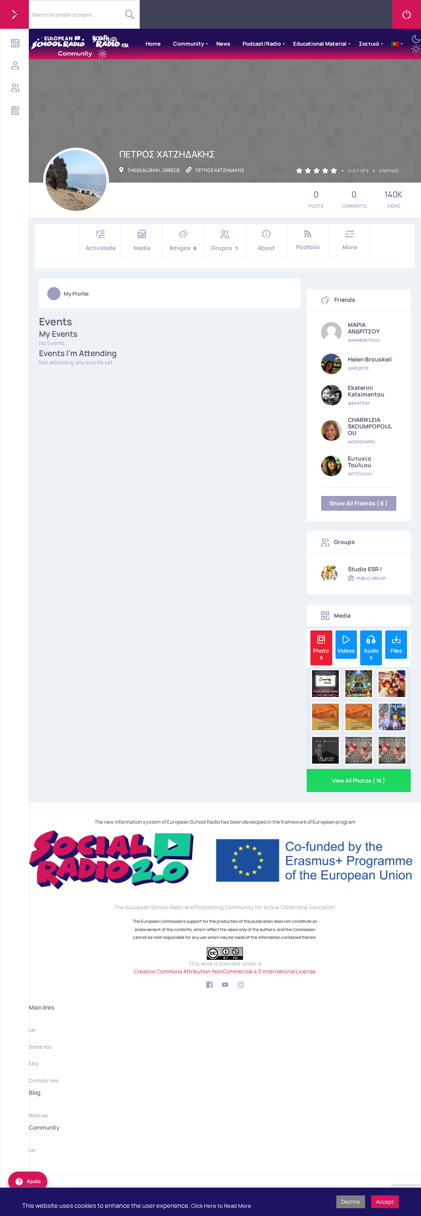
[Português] (395, 44)
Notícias (38, 1115)
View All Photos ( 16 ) (358, 780)
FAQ (33, 1063)
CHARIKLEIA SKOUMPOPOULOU (370, 426)
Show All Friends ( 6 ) (358, 503)
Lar (32, 1029)
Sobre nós (40, 1046)
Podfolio (308, 247)
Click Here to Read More (221, 1205)
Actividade (101, 248)
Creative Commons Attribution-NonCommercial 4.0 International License (225, 971)
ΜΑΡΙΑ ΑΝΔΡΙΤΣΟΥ (364, 328)
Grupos (224, 248)
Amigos (183, 248)
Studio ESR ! (365, 569)
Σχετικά (369, 43)
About (266, 248)
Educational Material (320, 43)
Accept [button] (385, 1201)
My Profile (76, 293)
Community (188, 43)
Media (142, 248)
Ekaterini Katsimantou (366, 391)
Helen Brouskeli (370, 359)
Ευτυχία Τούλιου (359, 461)
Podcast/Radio (262, 43)
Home (153, 43)
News (223, 43)
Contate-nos (43, 1080)
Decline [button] (350, 1201)
